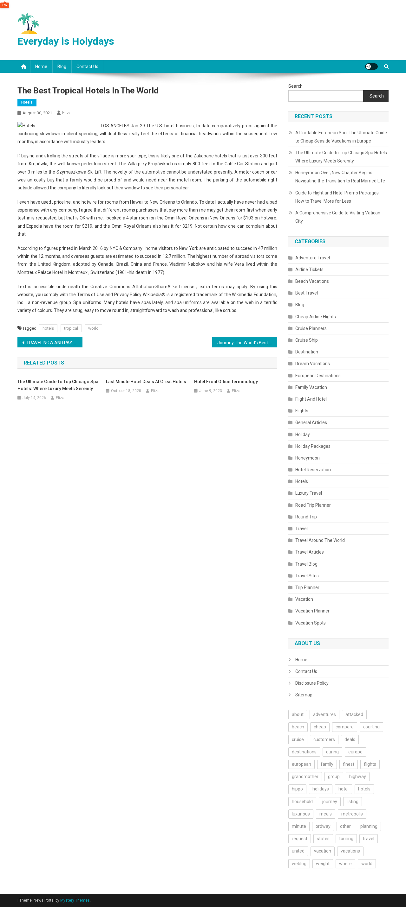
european (301, 764)
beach (298, 726)
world (93, 328)
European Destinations (318, 375)
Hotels (27, 102)
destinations (304, 751)
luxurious (301, 813)
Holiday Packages (313, 446)
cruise (298, 739)
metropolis (352, 813)
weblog (299, 863)
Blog (61, 66)
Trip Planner (307, 587)
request (299, 838)
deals (349, 739)
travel (368, 838)
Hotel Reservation (313, 469)
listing (352, 801)
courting (371, 726)
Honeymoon (307, 457)
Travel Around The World (320, 540)
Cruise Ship (306, 340)
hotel (343, 788)
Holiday (302, 434)
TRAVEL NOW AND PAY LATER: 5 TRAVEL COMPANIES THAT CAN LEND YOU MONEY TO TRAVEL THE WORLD (54, 342)
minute (299, 826)
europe (355, 751)
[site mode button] (371, 66)
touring (346, 838)
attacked (354, 714)
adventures (324, 714)
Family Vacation (311, 387)
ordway (323, 826)
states (323, 838)
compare (345, 726)
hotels (48, 328)
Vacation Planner (312, 610)
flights (370, 764)
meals (325, 813)
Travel (301, 528)
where (345, 863)
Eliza (66, 112)
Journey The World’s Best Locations (247, 342)
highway (357, 776)
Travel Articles (309, 552)
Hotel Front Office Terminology (226, 381)
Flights (301, 410)
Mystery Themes (75, 900)
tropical (71, 328)
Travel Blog (306, 564)
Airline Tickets (309, 269)
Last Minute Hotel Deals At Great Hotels (146, 381)
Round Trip (306, 516)
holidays (320, 788)
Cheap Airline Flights (315, 316)
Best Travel (306, 292)
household (302, 801)
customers (324, 739)
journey (329, 801)
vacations (350, 850)
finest (348, 764)
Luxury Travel (308, 493)
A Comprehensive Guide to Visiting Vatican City (337, 217)
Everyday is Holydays (65, 41)
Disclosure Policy (312, 683)
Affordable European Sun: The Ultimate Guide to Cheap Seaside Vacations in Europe (341, 136)
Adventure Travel (312, 257)
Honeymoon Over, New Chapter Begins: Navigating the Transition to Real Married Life (340, 176)
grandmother (305, 776)
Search (295, 86)
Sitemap (303, 694)
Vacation (304, 599)
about (298, 714)
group (334, 776)
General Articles (311, 422)
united (298, 850)
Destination (306, 351)
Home (41, 66)
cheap (320, 726)
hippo (297, 788)
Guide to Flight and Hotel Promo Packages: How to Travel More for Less (337, 197)
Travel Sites (307, 575)
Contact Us (87, 66)
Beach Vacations (312, 281)
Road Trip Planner (313, 505)
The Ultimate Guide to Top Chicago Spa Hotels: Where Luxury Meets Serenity (57, 385)
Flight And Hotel (311, 399)
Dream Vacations (312, 363)
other (345, 826)
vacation (322, 850)
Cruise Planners (311, 328)
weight (323, 863)
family (327, 764)
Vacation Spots (310, 622)
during (332, 751)
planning (368, 826)
